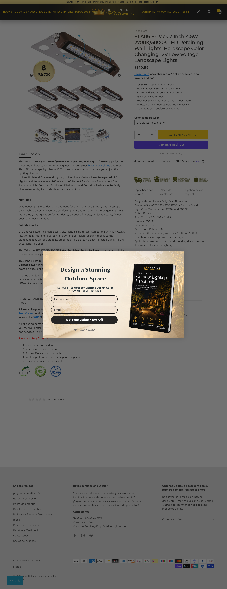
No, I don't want (84, 330)
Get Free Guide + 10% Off (84, 320)
